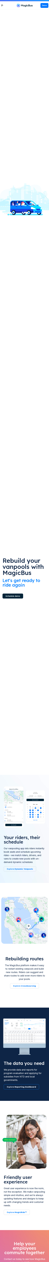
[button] (44, 5)
